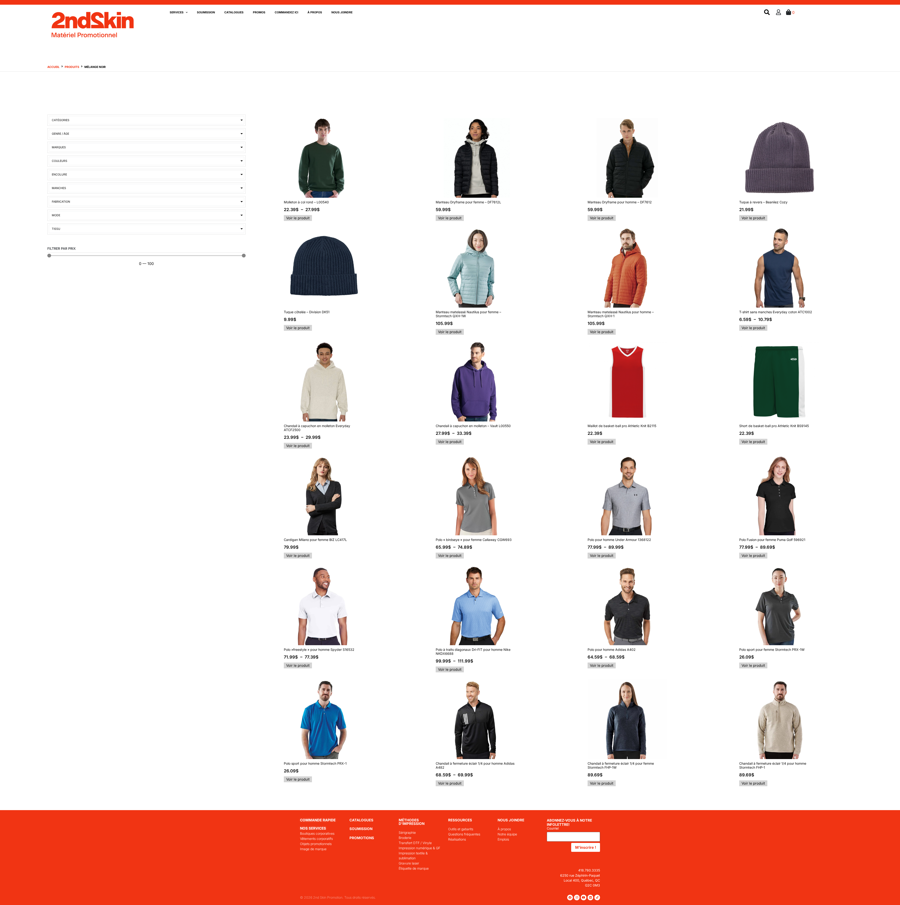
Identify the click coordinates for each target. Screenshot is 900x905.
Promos (259, 12)
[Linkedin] (590, 897)
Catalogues (234, 12)
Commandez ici (286, 12)
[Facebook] (570, 897)
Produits (72, 67)
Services (177, 12)
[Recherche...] (767, 12)
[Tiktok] (597, 897)
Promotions (361, 838)
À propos (315, 12)
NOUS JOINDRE (511, 820)
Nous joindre (341, 12)
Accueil (53, 67)
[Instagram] (577, 897)
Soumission (206, 12)
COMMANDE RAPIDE (318, 820)
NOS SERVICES (313, 828)
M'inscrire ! (585, 847)
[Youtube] (583, 897)
